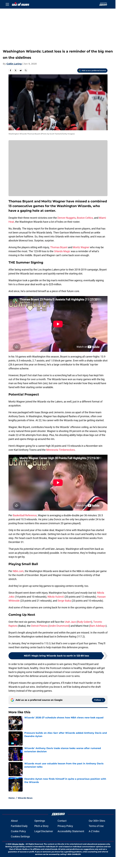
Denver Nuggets (66, 217)
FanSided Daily (19, 826)
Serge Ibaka (64, 600)
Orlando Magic (62, 251)
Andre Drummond (59, 625)
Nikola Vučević (56, 596)
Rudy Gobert (84, 621)
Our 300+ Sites (97, 820)
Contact (62, 820)
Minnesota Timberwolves (60, 449)
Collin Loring (14, 63)
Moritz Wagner (81, 247)
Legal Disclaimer (43, 831)
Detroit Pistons (39, 625)
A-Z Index (94, 831)
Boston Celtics (85, 217)
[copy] (26, 70)
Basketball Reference (25, 515)
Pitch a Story (41, 826)
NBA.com (18, 571)
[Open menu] (7, 4)
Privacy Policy (65, 826)
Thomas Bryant (58, 247)
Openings (39, 820)
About (14, 820)
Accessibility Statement (71, 831)
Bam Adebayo (98, 625)
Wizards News (25, 798)
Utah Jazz (70, 621)
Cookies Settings (20, 836)
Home (11, 798)
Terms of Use (96, 826)
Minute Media (18, 844)
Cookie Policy (18, 831)
